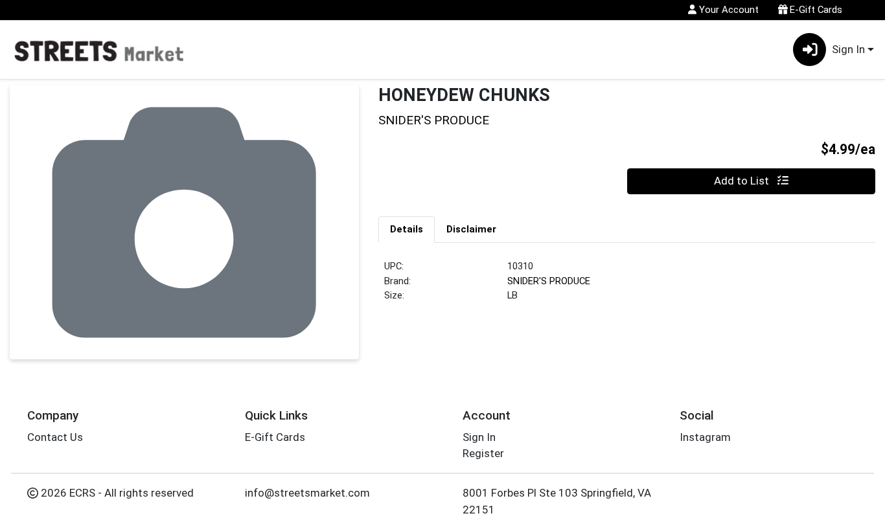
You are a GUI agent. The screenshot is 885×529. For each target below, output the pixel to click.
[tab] (406, 229)
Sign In (479, 437)
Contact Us (55, 437)
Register (483, 453)
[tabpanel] (626, 286)
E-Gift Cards (814, 10)
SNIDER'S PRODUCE (548, 281)
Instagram (705, 437)
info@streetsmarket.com (307, 492)
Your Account (727, 10)
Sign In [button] (848, 49)
